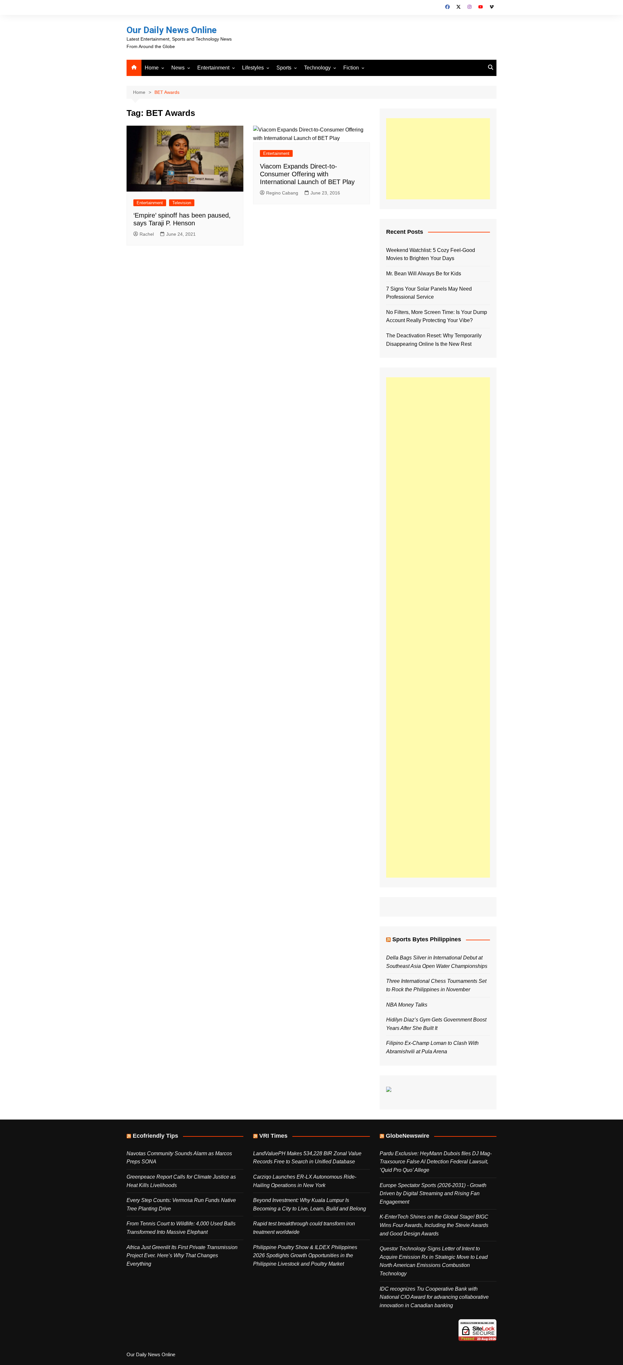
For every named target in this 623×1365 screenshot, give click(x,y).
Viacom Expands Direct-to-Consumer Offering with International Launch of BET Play (307, 174)
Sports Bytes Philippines (426, 939)
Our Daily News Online (172, 30)
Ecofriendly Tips (155, 1136)
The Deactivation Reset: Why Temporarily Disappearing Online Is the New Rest (434, 340)
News (178, 67)
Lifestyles (253, 67)
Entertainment (213, 67)
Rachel (147, 234)
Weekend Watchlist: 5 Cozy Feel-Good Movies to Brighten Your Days (430, 254)
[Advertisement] (438, 158)
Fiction (351, 67)
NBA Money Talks (406, 1005)
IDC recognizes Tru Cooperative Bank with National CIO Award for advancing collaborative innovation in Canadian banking (434, 1297)
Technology (317, 67)
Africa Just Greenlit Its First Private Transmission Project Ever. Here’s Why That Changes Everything (182, 1256)
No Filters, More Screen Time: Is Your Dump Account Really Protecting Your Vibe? (436, 316)
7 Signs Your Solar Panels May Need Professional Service (429, 293)
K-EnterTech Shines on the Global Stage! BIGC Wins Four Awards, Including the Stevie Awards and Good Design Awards (434, 1225)
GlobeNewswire (407, 1136)
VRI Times (273, 1136)
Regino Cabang (282, 192)
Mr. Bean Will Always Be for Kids (423, 273)
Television (181, 202)
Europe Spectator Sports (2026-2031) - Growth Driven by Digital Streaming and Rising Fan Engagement (433, 1194)
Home (152, 67)
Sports (283, 67)
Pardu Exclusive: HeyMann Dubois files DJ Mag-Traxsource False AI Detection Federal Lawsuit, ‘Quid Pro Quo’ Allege (436, 1162)
